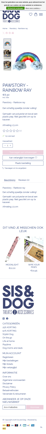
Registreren (8, 357)
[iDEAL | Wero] (4, 425)
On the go (7, 337)
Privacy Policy (9, 387)
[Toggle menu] (40, 14)
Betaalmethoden (11, 390)
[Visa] (12, 425)
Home (5, 28)
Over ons (7, 376)
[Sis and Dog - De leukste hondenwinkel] (11, 14)
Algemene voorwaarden (14, 380)
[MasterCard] (8, 425)
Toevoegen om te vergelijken (15, 168)
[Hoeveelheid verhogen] (10, 145)
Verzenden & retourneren (14, 394)
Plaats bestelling (23, 163)
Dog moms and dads (13, 348)
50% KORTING (9, 331)
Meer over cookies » (33, 8)
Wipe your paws (34, 265)
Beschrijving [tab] (9, 180)
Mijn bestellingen (10, 360)
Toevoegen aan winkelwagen (23, 152)
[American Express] (32, 425)
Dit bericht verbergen (15, 8)
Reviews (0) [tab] (23, 180)
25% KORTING (9, 327)
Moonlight (12, 264)
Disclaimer (7, 383)
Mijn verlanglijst (10, 367)
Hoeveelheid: (8, 141)
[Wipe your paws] (33, 249)
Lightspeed (7, 422)
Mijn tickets (8, 364)
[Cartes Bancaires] (24, 425)
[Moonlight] (12, 249)
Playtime (7, 344)
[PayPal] (20, 425)
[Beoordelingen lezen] (11, 130)
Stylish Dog (8, 334)
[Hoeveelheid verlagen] (5, 145)
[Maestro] (16, 425)
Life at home (9, 341)
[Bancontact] (28, 425)
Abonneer (34, 407)
